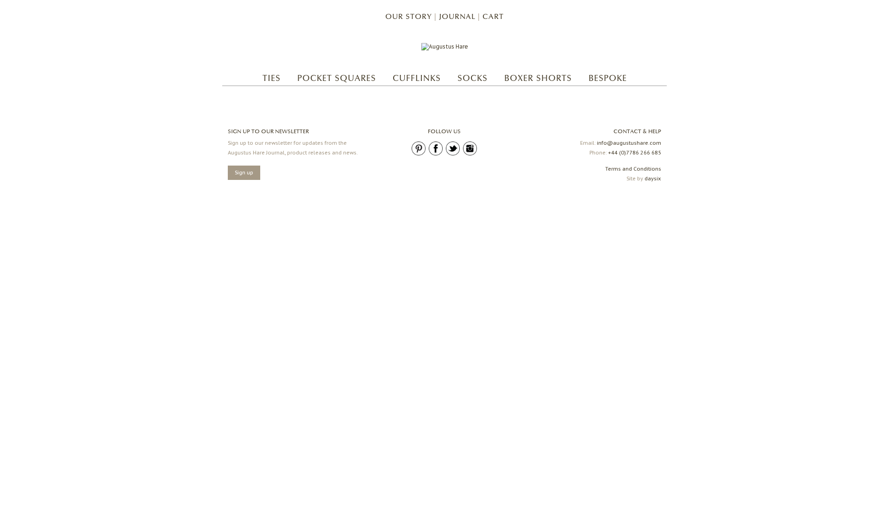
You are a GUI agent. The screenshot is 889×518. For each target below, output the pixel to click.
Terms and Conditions (633, 169)
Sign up (244, 172)
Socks (472, 78)
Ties (272, 78)
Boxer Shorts (538, 78)
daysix (653, 178)
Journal (457, 16)
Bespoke (607, 78)
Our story (408, 16)
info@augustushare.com (629, 143)
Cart (493, 16)
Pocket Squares (336, 78)
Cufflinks (417, 78)
